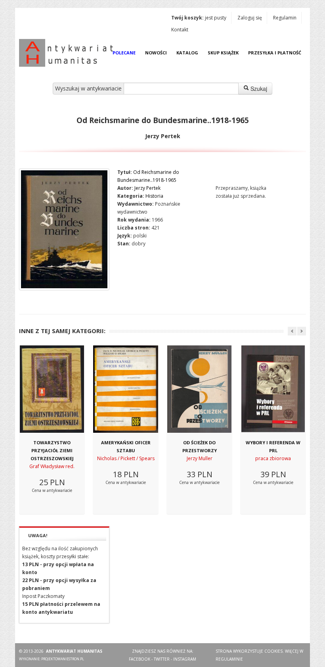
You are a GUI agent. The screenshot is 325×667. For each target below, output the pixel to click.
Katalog (187, 53)
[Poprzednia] (292, 331)
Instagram (184, 659)
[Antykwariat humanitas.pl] (68, 53)
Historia (154, 196)
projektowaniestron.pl (62, 659)
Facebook (139, 659)
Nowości (156, 53)
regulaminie (229, 659)
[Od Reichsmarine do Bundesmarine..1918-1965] (64, 229)
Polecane (124, 53)
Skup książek (223, 53)
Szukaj (258, 89)
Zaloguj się (249, 17)
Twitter (162, 659)
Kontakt (179, 29)
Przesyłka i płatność (274, 53)
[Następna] (301, 331)
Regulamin (284, 17)
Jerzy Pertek (147, 188)
